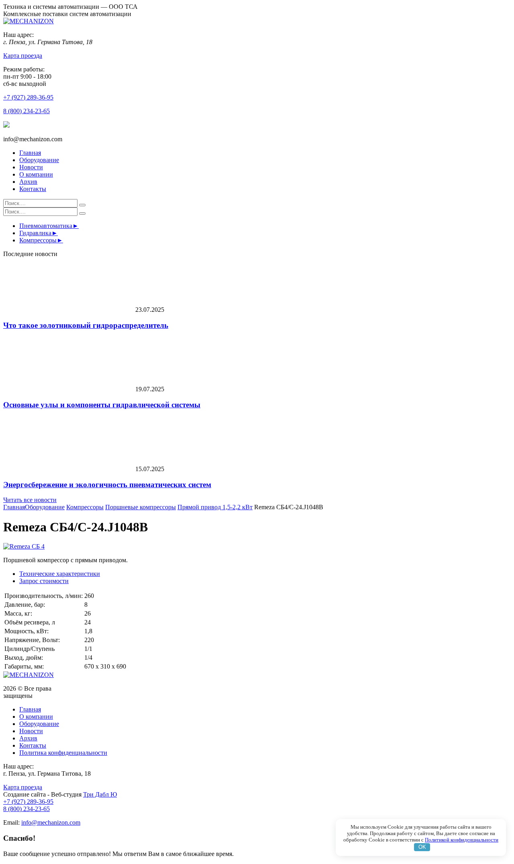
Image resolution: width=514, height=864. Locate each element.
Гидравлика (35, 233)
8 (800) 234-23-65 (26, 111)
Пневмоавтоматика (45, 225)
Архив (28, 181)
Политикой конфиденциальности (461, 840)
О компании (36, 174)
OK (422, 847)
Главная (30, 152)
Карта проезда (22, 55)
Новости (31, 167)
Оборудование (39, 160)
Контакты (32, 188)
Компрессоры (38, 240)
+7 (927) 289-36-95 (28, 97)
